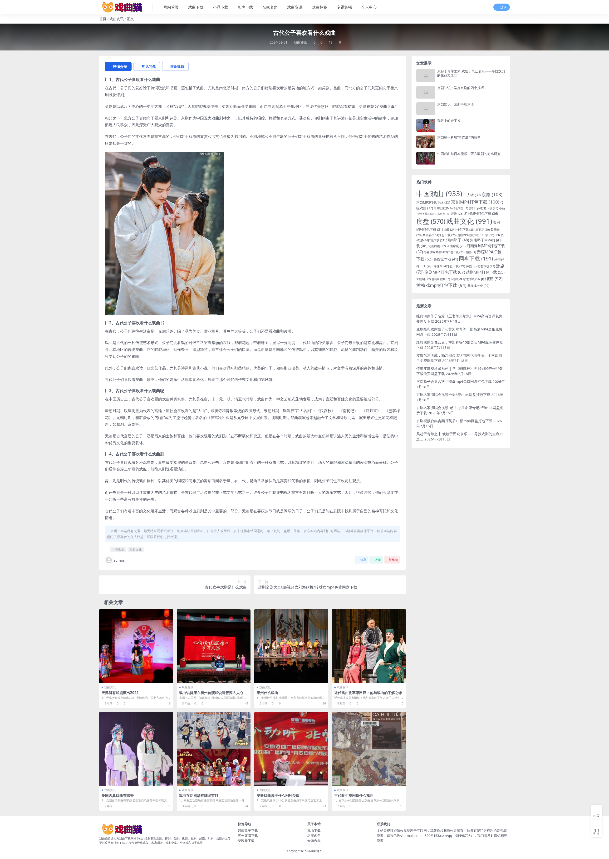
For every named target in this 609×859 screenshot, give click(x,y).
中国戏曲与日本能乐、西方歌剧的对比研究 (469, 153)
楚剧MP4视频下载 (470, 235)
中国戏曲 (118, 549)
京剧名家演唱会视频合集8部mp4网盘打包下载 (453, 394)
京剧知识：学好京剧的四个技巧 (460, 87)
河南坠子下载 (248, 830)
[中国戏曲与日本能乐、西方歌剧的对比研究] (425, 158)
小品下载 (220, 7)
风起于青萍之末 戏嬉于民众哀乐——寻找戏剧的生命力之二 (471, 73)
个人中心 (369, 7)
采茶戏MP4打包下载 (465, 279)
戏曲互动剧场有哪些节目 (198, 795)
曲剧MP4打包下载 (459, 230)
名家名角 (270, 7)
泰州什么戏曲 (267, 692)
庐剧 (457, 214)
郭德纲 (423, 279)
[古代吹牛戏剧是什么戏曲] (369, 749)
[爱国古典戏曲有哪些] (136, 749)
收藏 (378, 560)
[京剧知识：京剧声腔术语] (425, 108)
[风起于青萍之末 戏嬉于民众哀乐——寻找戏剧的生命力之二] (425, 75)
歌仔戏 (492, 235)
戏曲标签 (319, 7)
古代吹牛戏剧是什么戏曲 (353, 795)
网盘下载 (476, 258)
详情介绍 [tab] (120, 66)
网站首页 (171, 7)
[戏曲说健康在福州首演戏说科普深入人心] (213, 646)
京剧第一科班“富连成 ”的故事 (459, 137)
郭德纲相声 (441, 279)
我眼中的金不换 (449, 120)
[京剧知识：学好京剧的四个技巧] (425, 92)
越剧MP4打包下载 (485, 272)
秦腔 (471, 252)
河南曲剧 (437, 246)
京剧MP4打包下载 (475, 202)
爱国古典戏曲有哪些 (118, 795)
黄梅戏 (492, 278)
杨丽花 (483, 229)
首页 (102, 18)
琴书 (429, 252)
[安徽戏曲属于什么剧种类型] (291, 749)
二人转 (472, 194)
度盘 (430, 221)
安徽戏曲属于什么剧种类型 (278, 795)
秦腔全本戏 (445, 259)
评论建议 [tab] (177, 66)
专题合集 (314, 840)
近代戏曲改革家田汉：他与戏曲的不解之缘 (368, 692)
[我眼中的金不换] (425, 125)
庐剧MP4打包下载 (481, 213)
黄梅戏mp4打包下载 (441, 285)
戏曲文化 (135, 549)
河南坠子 (457, 240)
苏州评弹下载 (248, 835)
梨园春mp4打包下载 (439, 235)
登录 (503, 7)
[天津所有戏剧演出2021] (136, 646)
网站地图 (316, 851)
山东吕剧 (442, 213)
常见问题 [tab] (149, 66)
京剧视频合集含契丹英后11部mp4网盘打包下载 (454, 420)
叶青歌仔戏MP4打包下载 (451, 208)
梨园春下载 (246, 840)
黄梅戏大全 (478, 286)
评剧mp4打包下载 (480, 266)
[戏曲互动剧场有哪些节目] (213, 749)
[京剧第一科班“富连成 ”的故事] (425, 141)
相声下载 (245, 7)
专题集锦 (344, 7)
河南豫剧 (456, 246)
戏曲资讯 (294, 7)
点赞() (393, 560)
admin (118, 560)
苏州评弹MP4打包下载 (446, 266)
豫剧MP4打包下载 (444, 272)
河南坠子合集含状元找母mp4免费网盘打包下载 (454, 381)
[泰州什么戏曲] (291, 646)
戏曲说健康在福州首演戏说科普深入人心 (211, 692)
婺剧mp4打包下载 (483, 208)
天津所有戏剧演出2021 (120, 692)
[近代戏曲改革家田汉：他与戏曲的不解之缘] (369, 646)
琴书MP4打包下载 (450, 252)
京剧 (491, 194)
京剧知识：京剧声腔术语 (455, 104)
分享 (363, 560)
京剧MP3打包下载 (433, 202)
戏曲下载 (195, 7)
